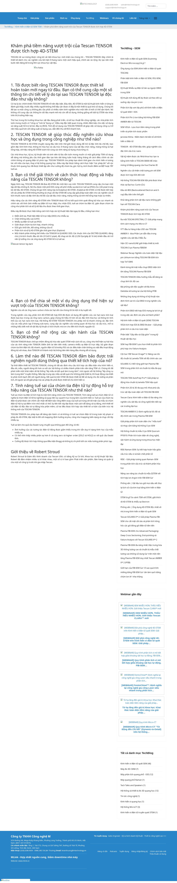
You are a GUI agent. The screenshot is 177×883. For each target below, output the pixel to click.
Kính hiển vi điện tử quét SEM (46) (136, 763)
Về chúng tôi (118, 18)
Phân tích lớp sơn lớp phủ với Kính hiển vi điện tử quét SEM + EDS (141, 109)
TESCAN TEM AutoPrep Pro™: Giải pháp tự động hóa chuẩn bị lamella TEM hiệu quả (140, 380)
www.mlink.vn (24, 861)
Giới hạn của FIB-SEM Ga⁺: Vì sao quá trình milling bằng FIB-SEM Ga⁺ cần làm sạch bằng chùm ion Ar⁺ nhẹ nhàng (141, 572)
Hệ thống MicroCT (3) (130, 807)
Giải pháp (34, 18)
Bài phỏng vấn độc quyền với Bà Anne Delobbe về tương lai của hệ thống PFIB (138, 288)
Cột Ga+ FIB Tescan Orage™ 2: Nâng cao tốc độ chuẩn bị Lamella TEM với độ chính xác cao (141, 356)
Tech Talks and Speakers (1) (133, 785)
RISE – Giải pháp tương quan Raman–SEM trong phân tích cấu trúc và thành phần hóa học (140, 463)
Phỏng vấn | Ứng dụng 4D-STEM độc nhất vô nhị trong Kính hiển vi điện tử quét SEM (141, 509)
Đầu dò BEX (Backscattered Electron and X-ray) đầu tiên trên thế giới (140, 192)
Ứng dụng (75, 18)
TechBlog (90, 18)
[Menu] (155, 18)
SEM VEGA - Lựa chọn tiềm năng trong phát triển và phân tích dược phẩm (140, 129)
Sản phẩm (49, 18)
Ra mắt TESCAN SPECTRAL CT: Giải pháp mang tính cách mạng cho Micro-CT (141, 221)
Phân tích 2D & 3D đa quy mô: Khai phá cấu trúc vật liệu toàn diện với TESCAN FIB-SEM (140, 389)
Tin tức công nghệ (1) (130, 796)
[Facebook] (11, 6)
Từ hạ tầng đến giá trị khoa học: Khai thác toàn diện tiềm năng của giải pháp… (141, 710)
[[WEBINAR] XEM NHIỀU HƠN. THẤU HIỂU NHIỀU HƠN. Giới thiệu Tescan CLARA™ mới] (141, 607)
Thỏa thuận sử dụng (158, 854)
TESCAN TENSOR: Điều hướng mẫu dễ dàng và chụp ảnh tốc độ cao (141, 279)
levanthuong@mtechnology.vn (74, 850)
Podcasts (113, 851)
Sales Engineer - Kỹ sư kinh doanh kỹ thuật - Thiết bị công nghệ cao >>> (137, 836)
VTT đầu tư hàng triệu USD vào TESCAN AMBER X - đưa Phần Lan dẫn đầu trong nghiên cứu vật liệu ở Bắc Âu (138, 233)
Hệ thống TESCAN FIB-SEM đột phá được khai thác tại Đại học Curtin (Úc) (141, 182)
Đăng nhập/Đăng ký (139, 851)
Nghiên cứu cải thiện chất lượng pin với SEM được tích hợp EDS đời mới (141, 172)
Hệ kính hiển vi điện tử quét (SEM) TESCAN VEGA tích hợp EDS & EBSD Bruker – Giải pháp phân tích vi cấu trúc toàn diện (141, 324)
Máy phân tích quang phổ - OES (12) (137, 774)
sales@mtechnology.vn (130, 4)
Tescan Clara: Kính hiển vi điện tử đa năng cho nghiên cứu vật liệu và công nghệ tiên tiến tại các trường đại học (141, 401)
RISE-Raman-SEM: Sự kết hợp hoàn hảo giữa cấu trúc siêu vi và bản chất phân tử (141, 451)
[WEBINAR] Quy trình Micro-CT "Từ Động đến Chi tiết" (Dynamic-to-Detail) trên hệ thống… (141, 729)
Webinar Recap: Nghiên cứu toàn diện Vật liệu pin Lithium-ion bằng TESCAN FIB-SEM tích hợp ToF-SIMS (141, 257)
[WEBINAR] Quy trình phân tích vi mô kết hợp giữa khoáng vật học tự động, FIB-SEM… (141, 663)
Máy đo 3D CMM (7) (129, 769)
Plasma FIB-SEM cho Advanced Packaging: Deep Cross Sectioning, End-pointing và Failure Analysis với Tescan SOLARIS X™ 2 (140, 535)
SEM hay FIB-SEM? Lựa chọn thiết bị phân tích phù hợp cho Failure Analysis (141, 346)
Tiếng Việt (144, 18)
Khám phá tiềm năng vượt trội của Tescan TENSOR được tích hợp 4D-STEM (140, 211)
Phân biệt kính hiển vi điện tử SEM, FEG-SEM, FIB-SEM (141, 80)
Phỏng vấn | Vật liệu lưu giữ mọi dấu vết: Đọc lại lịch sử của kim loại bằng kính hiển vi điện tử (141, 487)
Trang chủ (22, 18)
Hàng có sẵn (103, 851)
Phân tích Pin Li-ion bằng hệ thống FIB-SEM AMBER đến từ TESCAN (140, 119)
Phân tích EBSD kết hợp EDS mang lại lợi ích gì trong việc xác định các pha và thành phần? (141, 312)
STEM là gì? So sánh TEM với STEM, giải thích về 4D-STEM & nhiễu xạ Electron (141, 499)
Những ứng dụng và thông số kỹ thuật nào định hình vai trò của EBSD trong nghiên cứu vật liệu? (141, 301)
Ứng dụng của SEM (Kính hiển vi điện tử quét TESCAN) (141, 70)
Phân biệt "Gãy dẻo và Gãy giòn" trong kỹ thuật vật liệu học (139, 336)
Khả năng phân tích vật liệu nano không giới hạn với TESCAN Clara (141, 202)
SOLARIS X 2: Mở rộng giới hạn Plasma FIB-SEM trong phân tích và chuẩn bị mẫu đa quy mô (141, 368)
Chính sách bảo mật (158, 851)
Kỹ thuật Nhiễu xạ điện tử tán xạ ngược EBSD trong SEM (141, 90)
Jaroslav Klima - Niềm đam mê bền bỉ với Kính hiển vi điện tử (141, 139)
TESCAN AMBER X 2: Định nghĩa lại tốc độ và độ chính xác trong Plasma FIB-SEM (140, 413)
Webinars (104, 18)
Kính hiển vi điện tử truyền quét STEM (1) (139, 812)
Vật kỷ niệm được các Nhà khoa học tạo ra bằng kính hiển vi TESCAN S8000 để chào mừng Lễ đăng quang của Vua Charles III (140, 160)
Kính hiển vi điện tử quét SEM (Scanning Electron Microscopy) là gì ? (139, 60)
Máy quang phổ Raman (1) (132, 780)
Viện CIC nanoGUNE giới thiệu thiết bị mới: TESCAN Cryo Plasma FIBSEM (140, 245)
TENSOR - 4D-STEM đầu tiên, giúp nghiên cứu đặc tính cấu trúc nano (141, 148)
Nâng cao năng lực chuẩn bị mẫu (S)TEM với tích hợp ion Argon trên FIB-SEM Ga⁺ (140, 475)
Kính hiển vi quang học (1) (132, 801)
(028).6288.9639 (111, 4)
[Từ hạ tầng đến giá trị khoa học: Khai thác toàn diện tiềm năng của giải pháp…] (141, 701)
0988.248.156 (39, 850)
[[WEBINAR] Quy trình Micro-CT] (141, 722)
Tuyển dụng (124, 851)
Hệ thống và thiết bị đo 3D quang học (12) (139, 790)
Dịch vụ (63, 18)
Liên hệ (133, 18)
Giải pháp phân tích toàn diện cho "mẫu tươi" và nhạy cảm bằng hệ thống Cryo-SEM (141, 423)
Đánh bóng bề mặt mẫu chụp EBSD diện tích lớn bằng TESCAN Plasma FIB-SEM (141, 269)
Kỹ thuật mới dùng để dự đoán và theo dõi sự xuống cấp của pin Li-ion (141, 100)
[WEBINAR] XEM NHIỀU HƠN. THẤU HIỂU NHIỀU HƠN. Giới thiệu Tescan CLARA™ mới (141, 615)
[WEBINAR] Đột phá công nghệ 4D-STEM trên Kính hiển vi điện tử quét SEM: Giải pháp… (141, 641)
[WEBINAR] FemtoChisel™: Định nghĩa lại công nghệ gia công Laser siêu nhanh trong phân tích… (141, 688)
